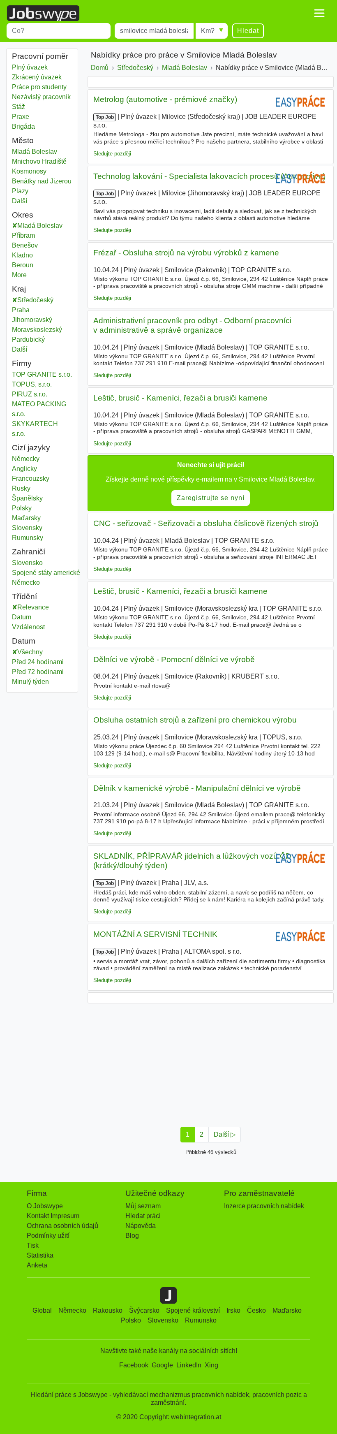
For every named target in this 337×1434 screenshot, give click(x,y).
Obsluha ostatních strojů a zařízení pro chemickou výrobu (195, 720)
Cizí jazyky (31, 447)
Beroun (31, 265)
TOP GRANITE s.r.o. (42, 374)
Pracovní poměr (40, 56)
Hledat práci (143, 1215)
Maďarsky (26, 517)
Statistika (40, 1255)
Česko (256, 1310)
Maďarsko (287, 1310)
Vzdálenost (28, 626)
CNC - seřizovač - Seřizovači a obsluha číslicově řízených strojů (206, 523)
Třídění (24, 596)
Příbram (32, 235)
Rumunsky (27, 537)
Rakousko (107, 1310)
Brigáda (23, 126)
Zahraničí (28, 551)
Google (162, 1365)
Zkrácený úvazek (37, 77)
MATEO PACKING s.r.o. (39, 409)
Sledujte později (112, 154)
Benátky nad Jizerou (42, 181)
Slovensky (27, 527)
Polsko (131, 1320)
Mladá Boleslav (34, 151)
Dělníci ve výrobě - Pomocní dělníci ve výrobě (174, 659)
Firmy (22, 363)
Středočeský (41, 300)
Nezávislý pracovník (41, 96)
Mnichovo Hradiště (39, 161)
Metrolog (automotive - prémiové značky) (165, 99)
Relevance (33, 607)
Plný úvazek (30, 67)
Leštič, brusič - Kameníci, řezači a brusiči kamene (180, 398)
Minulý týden (30, 681)
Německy (25, 458)
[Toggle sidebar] (319, 13)
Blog (132, 1235)
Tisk (33, 1245)
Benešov (33, 245)
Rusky (21, 488)
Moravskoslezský (42, 329)
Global (42, 1310)
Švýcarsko (144, 1310)
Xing (211, 1365)
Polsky (22, 508)
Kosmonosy (29, 171)
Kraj (19, 289)
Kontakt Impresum (53, 1215)
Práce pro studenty (39, 86)
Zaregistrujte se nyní (211, 497)
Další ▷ (224, 1134)
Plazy (20, 191)
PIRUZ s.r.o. (29, 394)
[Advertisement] (211, 1062)
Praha (27, 309)
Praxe (20, 116)
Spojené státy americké (46, 572)
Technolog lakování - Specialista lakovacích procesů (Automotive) (209, 176)
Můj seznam (143, 1205)
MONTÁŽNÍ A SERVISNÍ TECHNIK (155, 934)
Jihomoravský (38, 319)
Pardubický (34, 339)
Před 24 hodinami (38, 661)
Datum (21, 617)
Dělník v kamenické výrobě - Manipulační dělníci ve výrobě (197, 788)
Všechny (30, 652)
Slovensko (27, 562)
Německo (26, 582)
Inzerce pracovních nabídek (264, 1205)
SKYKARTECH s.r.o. (35, 428)
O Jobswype (45, 1205)
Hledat (248, 30)
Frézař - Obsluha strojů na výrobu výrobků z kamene (186, 252)
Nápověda (140, 1225)
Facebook (133, 1365)
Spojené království (193, 1310)
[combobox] (59, 31)
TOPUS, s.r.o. (32, 384)
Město (23, 140)
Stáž (18, 106)
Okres (22, 215)
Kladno (31, 255)
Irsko (233, 1310)
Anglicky (24, 468)
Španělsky (27, 498)
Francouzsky (30, 478)
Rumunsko (201, 1320)
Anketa (37, 1265)
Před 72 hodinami (38, 671)
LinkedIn (188, 1365)
